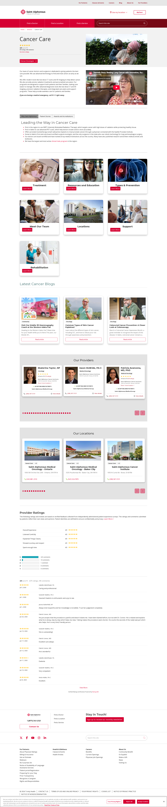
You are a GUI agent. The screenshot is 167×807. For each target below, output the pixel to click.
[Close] (164, 801)
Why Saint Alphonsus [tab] (29, 116)
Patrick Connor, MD (45, 614)
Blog (120, 3)
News (121, 760)
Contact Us (34, 726)
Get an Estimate (25, 757)
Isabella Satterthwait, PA (46, 585)
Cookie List (106, 791)
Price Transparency (27, 776)
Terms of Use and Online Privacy (65, 791)
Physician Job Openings (94, 757)
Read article (39, 320)
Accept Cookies (143, 801)
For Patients (83, 3)
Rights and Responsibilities (29, 781)
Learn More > (109, 519)
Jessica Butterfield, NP (46, 604)
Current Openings (92, 755)
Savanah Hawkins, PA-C (46, 595)
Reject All (129, 801)
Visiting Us (123, 763)
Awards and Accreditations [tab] (63, 116)
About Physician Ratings (28, 752)
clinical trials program (59, 141)
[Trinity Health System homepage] (33, 15)
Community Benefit (126, 752)
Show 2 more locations (44, 383)
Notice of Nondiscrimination (33, 794)
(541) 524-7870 (72, 479)
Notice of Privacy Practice (125, 791)
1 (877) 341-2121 (34, 721)
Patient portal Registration (29, 770)
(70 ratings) (48, 376)
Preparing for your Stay (28, 773)
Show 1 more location (127, 385)
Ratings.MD (95, 692)
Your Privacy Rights (90, 791)
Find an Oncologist (27, 61)
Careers (111, 3)
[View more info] (30, 383)
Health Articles (58, 755)
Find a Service (82, 23)
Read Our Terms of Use (51, 805)
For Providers (142, 3)
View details (56, 394)
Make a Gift (123, 757)
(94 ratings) (131, 378)
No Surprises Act (26, 763)
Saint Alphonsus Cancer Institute (125, 468)
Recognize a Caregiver (28, 778)
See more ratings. (24, 52)
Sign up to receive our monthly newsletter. (105, 719)
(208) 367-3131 (30, 394)
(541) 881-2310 (31, 479)
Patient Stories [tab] (45, 116)
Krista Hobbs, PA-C (45, 677)
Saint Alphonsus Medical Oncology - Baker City (83, 468)
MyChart (140, 12)
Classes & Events (98, 3)
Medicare (23, 760)
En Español (123, 755)
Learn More (27, 189)
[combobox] (122, 23)
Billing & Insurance (26, 755)
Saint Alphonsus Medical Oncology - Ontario (42, 468)
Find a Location (57, 23)
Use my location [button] (118, 12)
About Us (130, 3)
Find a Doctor (32, 23)
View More (83, 688)
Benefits (89, 752)
